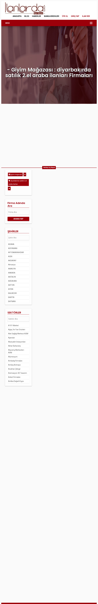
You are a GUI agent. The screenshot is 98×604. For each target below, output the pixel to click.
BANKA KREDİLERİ (51, 16)
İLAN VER (86, 16)
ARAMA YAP (18, 219)
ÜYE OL (65, 16)
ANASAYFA (17, 16)
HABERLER (36, 16)
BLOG (26, 16)
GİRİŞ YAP (75, 16)
